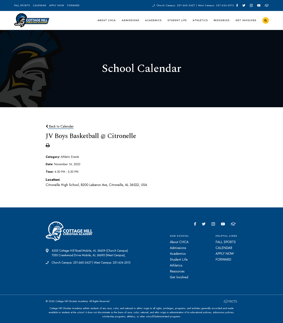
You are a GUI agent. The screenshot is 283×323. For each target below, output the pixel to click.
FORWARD (73, 5)
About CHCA (107, 20)
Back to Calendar (61, 126)
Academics (153, 20)
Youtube (258, 5)
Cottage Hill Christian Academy (31, 20)
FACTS (267, 5)
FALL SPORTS (22, 5)
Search (265, 20)
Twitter (244, 5)
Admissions (130, 20)
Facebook (237, 5)
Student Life (177, 20)
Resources (222, 20)
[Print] (48, 145)
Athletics (200, 20)
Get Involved (246, 20)
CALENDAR (39, 5)
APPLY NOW (56, 5)
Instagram (251, 5)
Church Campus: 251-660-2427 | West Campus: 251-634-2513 (195, 5)
